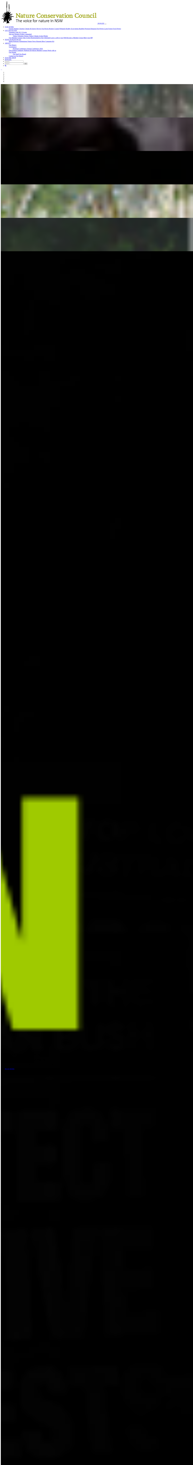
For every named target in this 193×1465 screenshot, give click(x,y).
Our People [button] (12, 52)
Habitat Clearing (19, 29)
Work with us (52, 50)
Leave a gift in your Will (58, 38)
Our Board (22, 54)
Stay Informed (46, 38)
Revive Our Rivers (43, 29)
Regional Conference (20, 49)
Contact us (12, 56)
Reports (39, 41)
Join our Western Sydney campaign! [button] (20, 34)
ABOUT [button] (8, 43)
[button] (1, 69)
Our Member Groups (16, 38)
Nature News (32, 41)
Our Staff (16, 54)
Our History (12, 45)
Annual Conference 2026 (35, 49)
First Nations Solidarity (16, 50)
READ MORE (9, 1069)
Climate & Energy (31, 29)
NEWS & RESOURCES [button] (13, 39)
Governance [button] (13, 47)
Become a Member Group (74, 38)
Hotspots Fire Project (97, 29)
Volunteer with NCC (15, 32)
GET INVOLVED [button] (11, 30)
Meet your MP (88, 38)
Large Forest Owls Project (112, 29)
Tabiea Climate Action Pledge (38, 36)
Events (24, 32)
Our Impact (19, 56)
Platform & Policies (30, 50)
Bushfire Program (84, 29)
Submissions (23, 41)
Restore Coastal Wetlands (57, 29)
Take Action (27, 38)
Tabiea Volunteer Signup (21, 36)
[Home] (49, 23)
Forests (11, 29)
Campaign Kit (49, 41)
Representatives (36, 38)
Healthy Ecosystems (72, 29)
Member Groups (42, 50)
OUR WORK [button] (9, 27)
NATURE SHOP (10, 58)
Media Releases (14, 41)
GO (26, 63)
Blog (43, 41)
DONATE (101, 23)
